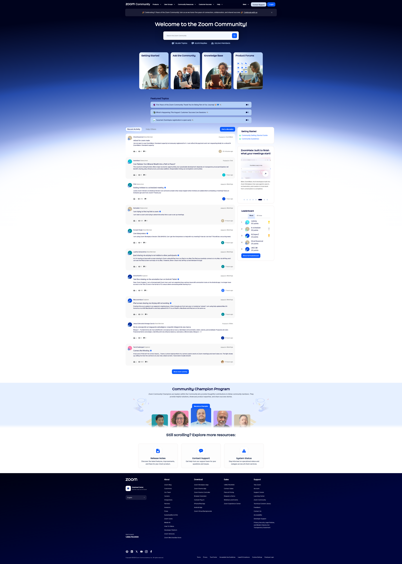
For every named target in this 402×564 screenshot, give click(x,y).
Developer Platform (170, 530)
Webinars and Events (231, 500)
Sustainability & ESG (171, 515)
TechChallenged (138, 347)
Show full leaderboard (251, 255)
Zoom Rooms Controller (202, 492)
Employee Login (269, 557)
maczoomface (138, 299)
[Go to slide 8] (266, 200)
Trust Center (213, 557)
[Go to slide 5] (256, 200)
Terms (199, 557)
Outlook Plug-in (199, 500)
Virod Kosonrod (138, 137)
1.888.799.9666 (132, 537)
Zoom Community (260, 500)
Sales (226, 479)
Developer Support (260, 519)
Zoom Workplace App (201, 485)
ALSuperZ (255, 234)
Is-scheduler (256, 228)
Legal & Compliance (244, 557)
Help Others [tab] (151, 129)
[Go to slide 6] (259, 200)
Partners (167, 504)
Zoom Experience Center (232, 504)
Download (198, 479)
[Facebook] (151, 551)
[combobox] (197, 35)
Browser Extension (200, 496)
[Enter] (234, 35)
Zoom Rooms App (200, 488)
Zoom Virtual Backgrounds (203, 511)
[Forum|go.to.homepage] (138, 4)
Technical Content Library (262, 504)
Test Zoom (257, 485)
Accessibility (258, 515)
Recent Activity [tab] (133, 129)
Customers (168, 488)
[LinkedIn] (131, 551)
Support (257, 479)
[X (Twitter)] (136, 551)
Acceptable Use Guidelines (227, 557)
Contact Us (257, 511)
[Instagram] (146, 551)
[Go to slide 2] (247, 200)
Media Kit (167, 522)
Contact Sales (228, 488)
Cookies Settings (257, 557)
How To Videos (169, 526)
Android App (198, 507)
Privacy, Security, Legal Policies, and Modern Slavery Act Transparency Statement (264, 525)
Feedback (257, 507)
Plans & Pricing (229, 492)
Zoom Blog (167, 485)
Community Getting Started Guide (255, 135)
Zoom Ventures (169, 534)
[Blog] (127, 551)
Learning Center (259, 496)
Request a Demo (229, 496)
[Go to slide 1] (244, 200)
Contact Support (259, 5)
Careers (167, 496)
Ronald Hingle (138, 230)
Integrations (168, 500)
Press (166, 511)
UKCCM (254, 248)
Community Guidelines (250, 139)
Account (256, 488)
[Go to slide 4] (253, 200)
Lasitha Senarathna (139, 252)
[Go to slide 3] (250, 200)
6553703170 (137, 275)
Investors (167, 507)
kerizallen (136, 208)
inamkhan (136, 160)
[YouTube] (141, 551)
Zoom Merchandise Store (172, 538)
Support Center (259, 492)
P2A (134, 184)
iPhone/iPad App (199, 504)
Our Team (167, 492)
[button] (227, 129)
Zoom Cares (168, 519)
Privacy (205, 557)
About (166, 479)
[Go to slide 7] (262, 200)
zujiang (254, 221)
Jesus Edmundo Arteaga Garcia (144, 323)
